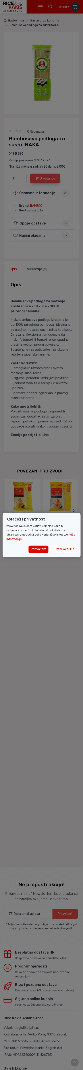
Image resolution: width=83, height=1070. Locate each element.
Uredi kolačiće (64, 549)
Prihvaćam (38, 549)
